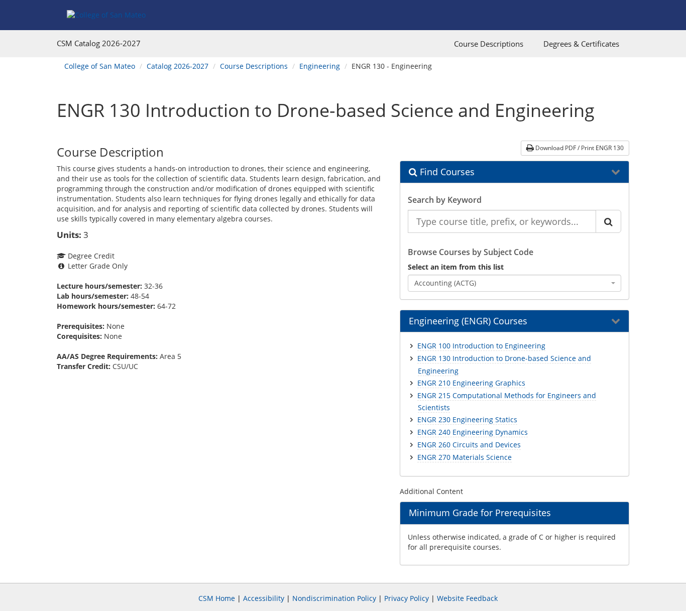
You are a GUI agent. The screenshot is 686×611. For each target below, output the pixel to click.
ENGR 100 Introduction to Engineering (481, 345)
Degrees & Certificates (581, 44)
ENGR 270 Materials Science (464, 457)
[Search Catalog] (608, 221)
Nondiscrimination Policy (334, 598)
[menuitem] (488, 43)
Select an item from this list (456, 267)
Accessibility (263, 598)
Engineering (319, 66)
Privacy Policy (406, 598)
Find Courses (446, 172)
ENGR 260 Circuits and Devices (469, 444)
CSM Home (216, 598)
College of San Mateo (99, 66)
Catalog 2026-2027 (177, 66)
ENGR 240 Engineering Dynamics (472, 432)
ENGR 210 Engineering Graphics (471, 383)
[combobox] (515, 283)
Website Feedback (467, 598)
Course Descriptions (488, 44)
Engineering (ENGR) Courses (468, 321)
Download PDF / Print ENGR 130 (579, 148)
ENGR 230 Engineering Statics (467, 419)
